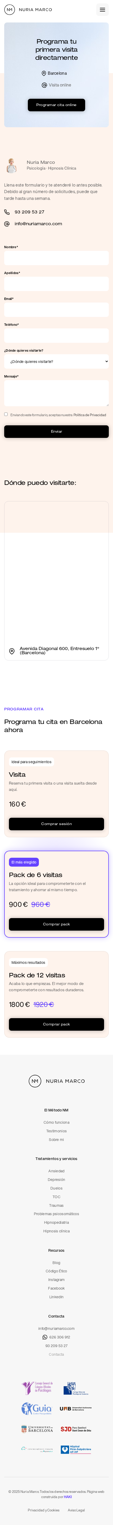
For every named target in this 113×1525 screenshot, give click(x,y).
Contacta (56, 1354)
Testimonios (56, 1131)
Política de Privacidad (90, 415)
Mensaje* (11, 376)
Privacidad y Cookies (43, 1510)
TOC (56, 1197)
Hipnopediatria (56, 1222)
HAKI (68, 1496)
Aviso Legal (76, 1510)
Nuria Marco (41, 163)
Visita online (60, 85)
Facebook (56, 1288)
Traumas (56, 1205)
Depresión (56, 1180)
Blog (56, 1263)
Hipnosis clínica (56, 1231)
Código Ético (56, 1271)
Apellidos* (12, 273)
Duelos (56, 1188)
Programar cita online (56, 105)
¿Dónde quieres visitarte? (23, 350)
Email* (9, 298)
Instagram (56, 1280)
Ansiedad (56, 1171)
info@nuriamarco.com (56, 1328)
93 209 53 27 (56, 1346)
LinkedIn (56, 1297)
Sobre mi (56, 1140)
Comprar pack (56, 924)
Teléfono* (11, 324)
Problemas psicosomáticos (56, 1214)
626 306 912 (59, 1337)
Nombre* (11, 247)
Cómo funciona (56, 1122)
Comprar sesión (56, 824)
